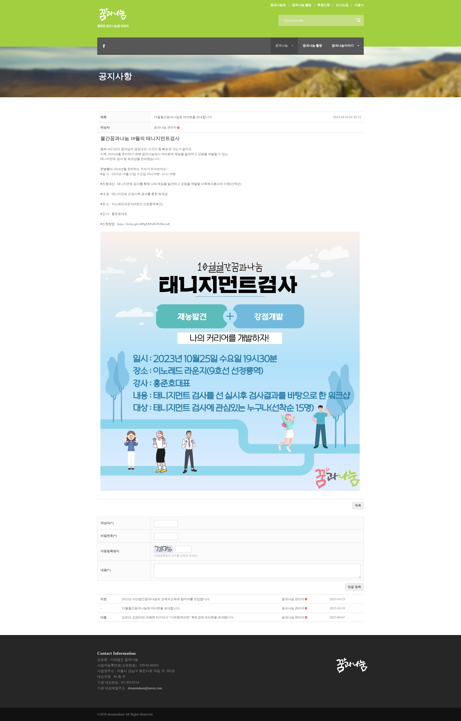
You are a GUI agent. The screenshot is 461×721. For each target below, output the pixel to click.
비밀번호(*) (109, 536)
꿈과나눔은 (278, 5)
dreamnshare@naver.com (145, 688)
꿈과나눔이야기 (343, 45)
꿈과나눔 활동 (301, 5)
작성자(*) (107, 523)
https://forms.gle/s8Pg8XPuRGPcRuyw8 (143, 224)
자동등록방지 (110, 551)
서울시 (359, 5)
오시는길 (342, 5)
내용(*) (105, 570)
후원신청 (323, 5)
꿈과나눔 (281, 45)
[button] (165, 127)
